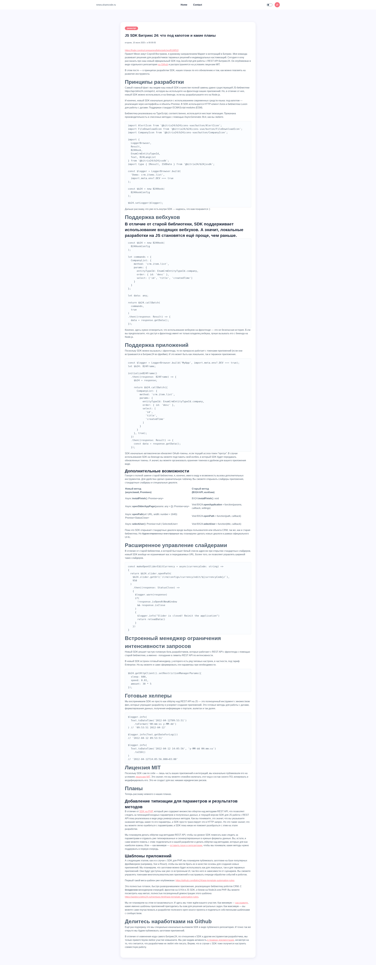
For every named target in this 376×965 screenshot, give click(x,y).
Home (184, 5)
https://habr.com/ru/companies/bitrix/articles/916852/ (152, 50)
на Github (163, 64)
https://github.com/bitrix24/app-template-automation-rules (205, 880)
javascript (131, 28)
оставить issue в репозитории (186, 845)
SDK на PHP (146, 811)
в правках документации (220, 940)
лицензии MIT (143, 777)
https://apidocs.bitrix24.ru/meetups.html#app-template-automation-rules (161, 897)
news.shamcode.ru (106, 5)
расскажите (241, 902)
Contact (197, 5)
